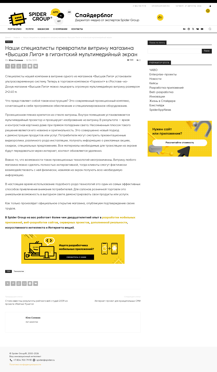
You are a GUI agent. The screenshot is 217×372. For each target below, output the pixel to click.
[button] (210, 29)
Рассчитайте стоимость (180, 143)
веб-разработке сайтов (41, 222)
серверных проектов (74, 222)
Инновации (157, 96)
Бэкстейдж (156, 105)
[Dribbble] (188, 29)
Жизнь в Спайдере (162, 101)
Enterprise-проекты (163, 74)
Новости (16, 37)
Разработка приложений (166, 87)
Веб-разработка (161, 92)
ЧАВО (153, 70)
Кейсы (153, 83)
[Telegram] (30, 66)
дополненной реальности (109, 222)
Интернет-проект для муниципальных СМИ (118, 301)
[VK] (35, 66)
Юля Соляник (16, 60)
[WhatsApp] (18, 66)
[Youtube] (202, 29)
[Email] (24, 66)
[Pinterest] (13, 66)
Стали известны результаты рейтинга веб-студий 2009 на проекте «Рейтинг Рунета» (36, 302)
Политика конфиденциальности (25, 365)
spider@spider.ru (161, 6)
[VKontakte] (197, 29)
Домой (8, 37)
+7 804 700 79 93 (139, 6)
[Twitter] (193, 29)
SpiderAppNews (160, 109)
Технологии (19, 271)
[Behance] (184, 29)
